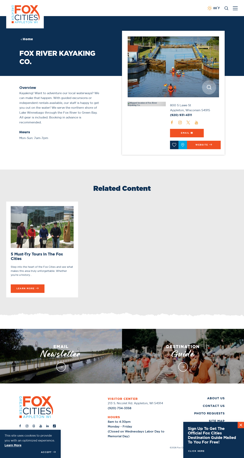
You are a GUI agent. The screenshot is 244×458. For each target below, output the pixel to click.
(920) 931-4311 (181, 115)
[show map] (182, 145)
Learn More (13, 445)
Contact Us (214, 406)
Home (28, 39)
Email (185, 133)
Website (201, 144)
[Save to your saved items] (174, 145)
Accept (46, 452)
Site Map (217, 421)
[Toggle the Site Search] (226, 8)
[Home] (36, 407)
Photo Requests (209, 413)
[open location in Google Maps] (147, 104)
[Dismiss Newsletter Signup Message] (241, 425)
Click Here (196, 451)
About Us (216, 398)
